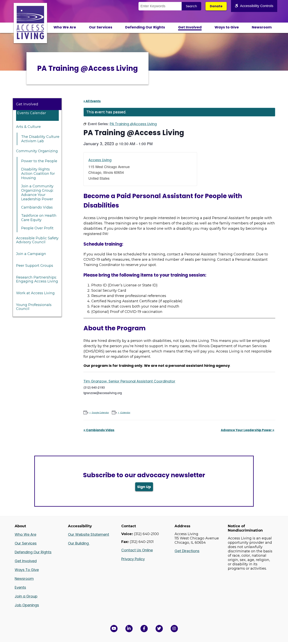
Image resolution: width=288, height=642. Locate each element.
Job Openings (27, 605)
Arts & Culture (28, 127)
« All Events (92, 101)
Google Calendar (100, 412)
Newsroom (262, 27)
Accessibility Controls (256, 6)
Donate (216, 6)
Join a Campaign (31, 254)
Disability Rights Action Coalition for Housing (38, 173)
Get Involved (190, 27)
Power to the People (39, 161)
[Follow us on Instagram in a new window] (174, 628)
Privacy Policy (133, 558)
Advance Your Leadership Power (247, 430)
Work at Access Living (35, 293)
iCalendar (125, 412)
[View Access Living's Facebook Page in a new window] (144, 628)
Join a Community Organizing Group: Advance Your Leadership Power (37, 192)
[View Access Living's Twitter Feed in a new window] (159, 628)
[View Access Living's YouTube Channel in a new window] (114, 628)
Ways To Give (27, 569)
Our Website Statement (88, 534)
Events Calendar (31, 113)
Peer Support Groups (34, 265)
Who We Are (64, 27)
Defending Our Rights (145, 27)
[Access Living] (30, 38)
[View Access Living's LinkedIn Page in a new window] (129, 628)
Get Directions (187, 550)
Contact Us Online (137, 550)
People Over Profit (37, 228)
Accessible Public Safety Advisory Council (37, 240)
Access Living (99, 160)
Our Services (100, 27)
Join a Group (26, 596)
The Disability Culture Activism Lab (40, 139)
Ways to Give (227, 27)
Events (20, 587)
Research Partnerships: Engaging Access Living (37, 279)
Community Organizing (37, 151)
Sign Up (144, 486)
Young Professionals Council (34, 307)
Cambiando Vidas (37, 207)
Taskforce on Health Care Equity (38, 217)
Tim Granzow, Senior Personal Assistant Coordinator (129, 381)
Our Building (79, 543)
